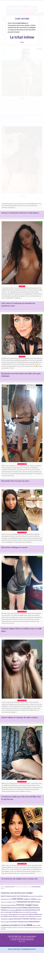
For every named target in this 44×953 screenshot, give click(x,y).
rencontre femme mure (19, 921)
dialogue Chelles (12, 902)
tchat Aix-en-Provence (18, 927)
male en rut (22, 912)
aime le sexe (5, 896)
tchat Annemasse (35, 927)
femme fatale (16, 908)
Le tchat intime (22, 37)
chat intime (17, 898)
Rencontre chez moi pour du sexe (15, 481)
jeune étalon (5, 912)
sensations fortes (18, 925)
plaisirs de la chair (10, 916)
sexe (29, 925)
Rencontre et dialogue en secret (14, 547)
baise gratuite (36, 886)
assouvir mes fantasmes (19, 896)
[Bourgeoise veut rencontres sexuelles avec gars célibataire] (22, 335)
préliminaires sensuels (34, 916)
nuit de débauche (13, 914)
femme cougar (24, 904)
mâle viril (28, 912)
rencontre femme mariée (24, 918)
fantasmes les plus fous (28, 901)
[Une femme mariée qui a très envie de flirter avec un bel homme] (22, 753)
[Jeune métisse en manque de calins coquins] (22, 670)
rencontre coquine (7, 919)
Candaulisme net (28, 949)
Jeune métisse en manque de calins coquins (19, 717)
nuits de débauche (23, 914)
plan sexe (18, 916)
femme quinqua (11, 910)
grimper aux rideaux (23, 910)
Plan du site (22, 941)
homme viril (35, 910)
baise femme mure (6, 899)
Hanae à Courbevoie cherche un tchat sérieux (20, 213)
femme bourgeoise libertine (8, 905)
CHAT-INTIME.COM (14, 936)
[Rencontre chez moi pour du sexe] (22, 424)
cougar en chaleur (30, 899)
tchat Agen (9, 927)
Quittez (22, 42)
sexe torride (36, 925)
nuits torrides (33, 914)
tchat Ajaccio (27, 927)
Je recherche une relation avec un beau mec (19, 879)
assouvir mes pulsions (36, 896)
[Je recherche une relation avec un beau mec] (22, 835)
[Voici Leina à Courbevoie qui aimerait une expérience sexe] (22, 253)
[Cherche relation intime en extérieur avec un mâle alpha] (22, 583)
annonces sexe (10, 886)
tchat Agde (3, 927)
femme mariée (28, 907)
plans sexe (24, 916)
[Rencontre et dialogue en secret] (22, 510)
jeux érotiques (14, 912)
